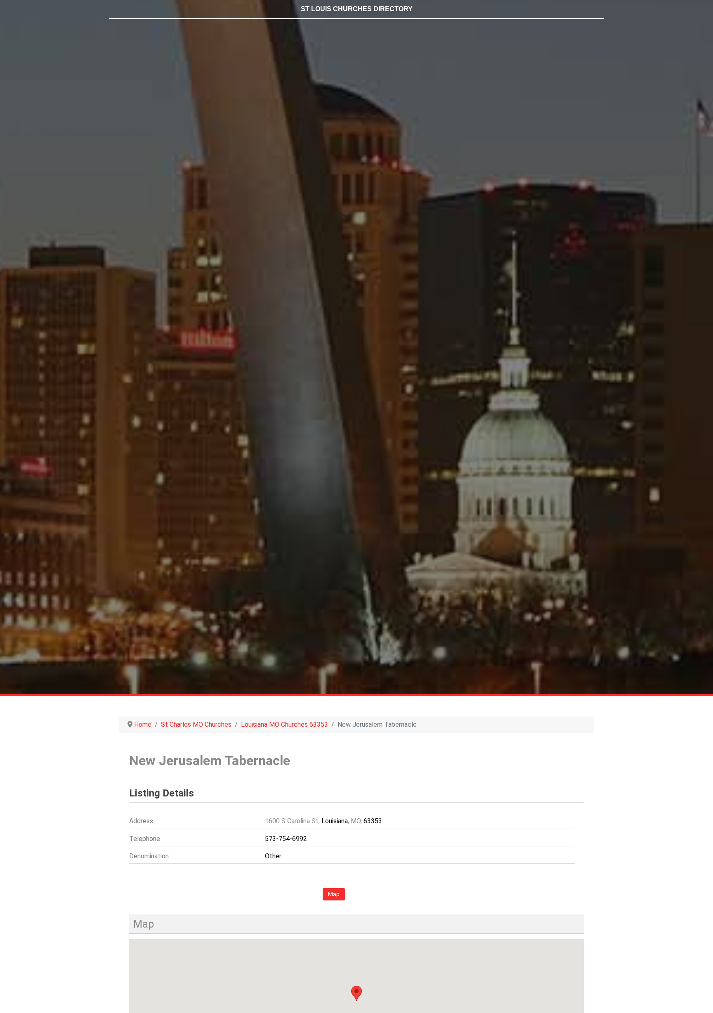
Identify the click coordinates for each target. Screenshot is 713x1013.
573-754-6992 (286, 839)
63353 (373, 821)
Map (334, 894)
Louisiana (334, 821)
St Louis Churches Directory (357, 8)
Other (273, 856)
